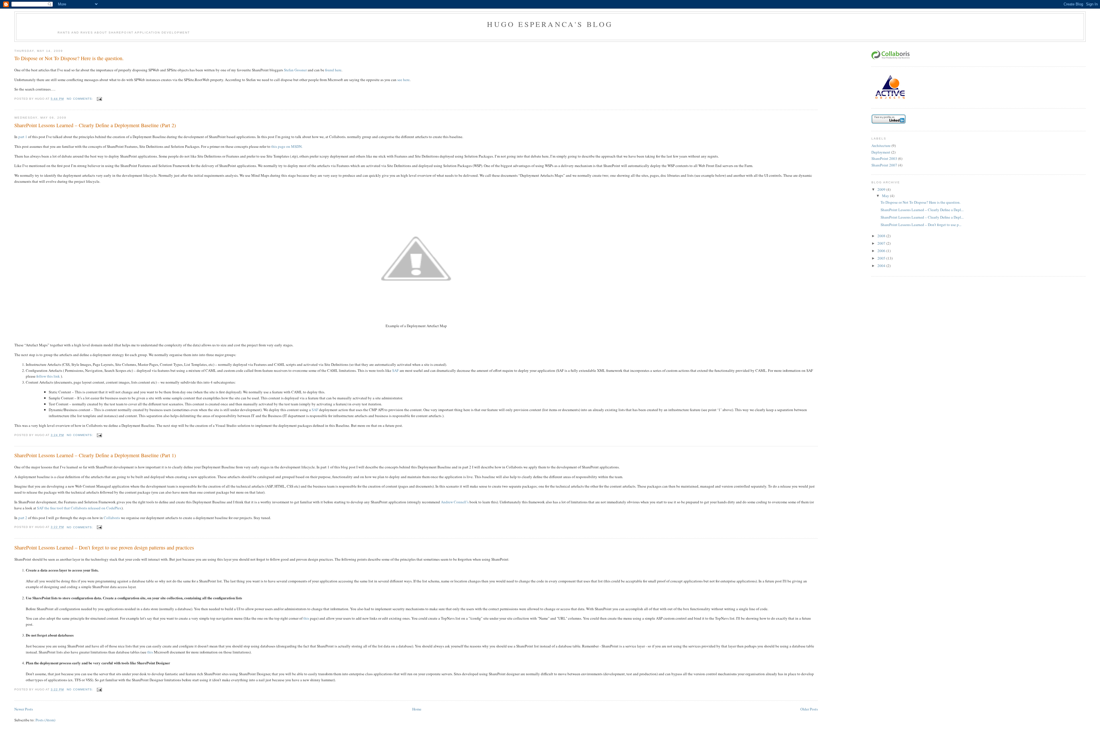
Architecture (881, 145)
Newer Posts (23, 709)
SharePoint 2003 (884, 158)
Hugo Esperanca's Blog (550, 24)
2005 (881, 258)
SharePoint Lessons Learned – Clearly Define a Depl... (922, 209)
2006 (881, 250)
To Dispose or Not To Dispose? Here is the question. (69, 58)
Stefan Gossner (295, 69)
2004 (881, 265)
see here (403, 79)
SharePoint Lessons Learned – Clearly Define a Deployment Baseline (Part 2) (95, 125)
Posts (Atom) (45, 720)
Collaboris (112, 517)
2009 (881, 189)
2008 (881, 235)
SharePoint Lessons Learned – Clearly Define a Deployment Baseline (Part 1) (95, 455)
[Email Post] (99, 98)
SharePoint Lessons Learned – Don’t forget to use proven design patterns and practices (104, 547)
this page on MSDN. (286, 146)
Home (416, 709)
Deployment (880, 152)
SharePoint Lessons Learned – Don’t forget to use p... (921, 224)
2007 (881, 243)
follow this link (48, 376)
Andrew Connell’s (455, 501)
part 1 (22, 136)
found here (333, 69)
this (306, 618)
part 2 (22, 517)
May (886, 195)
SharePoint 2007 (884, 165)
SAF (395, 370)
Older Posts (809, 709)
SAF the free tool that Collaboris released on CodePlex (79, 508)
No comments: (80, 98)
